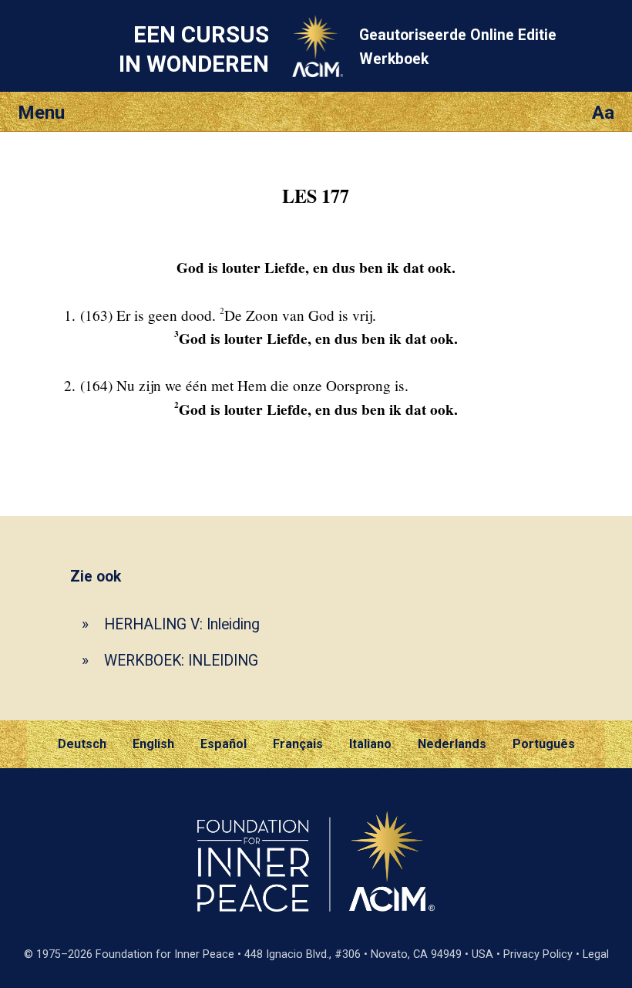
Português (544, 744)
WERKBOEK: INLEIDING (181, 660)
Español (223, 744)
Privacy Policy (538, 954)
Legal (596, 954)
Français (298, 744)
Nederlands (452, 744)
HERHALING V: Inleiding (182, 624)
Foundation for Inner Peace (165, 954)
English (153, 744)
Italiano (370, 744)
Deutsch (82, 744)
